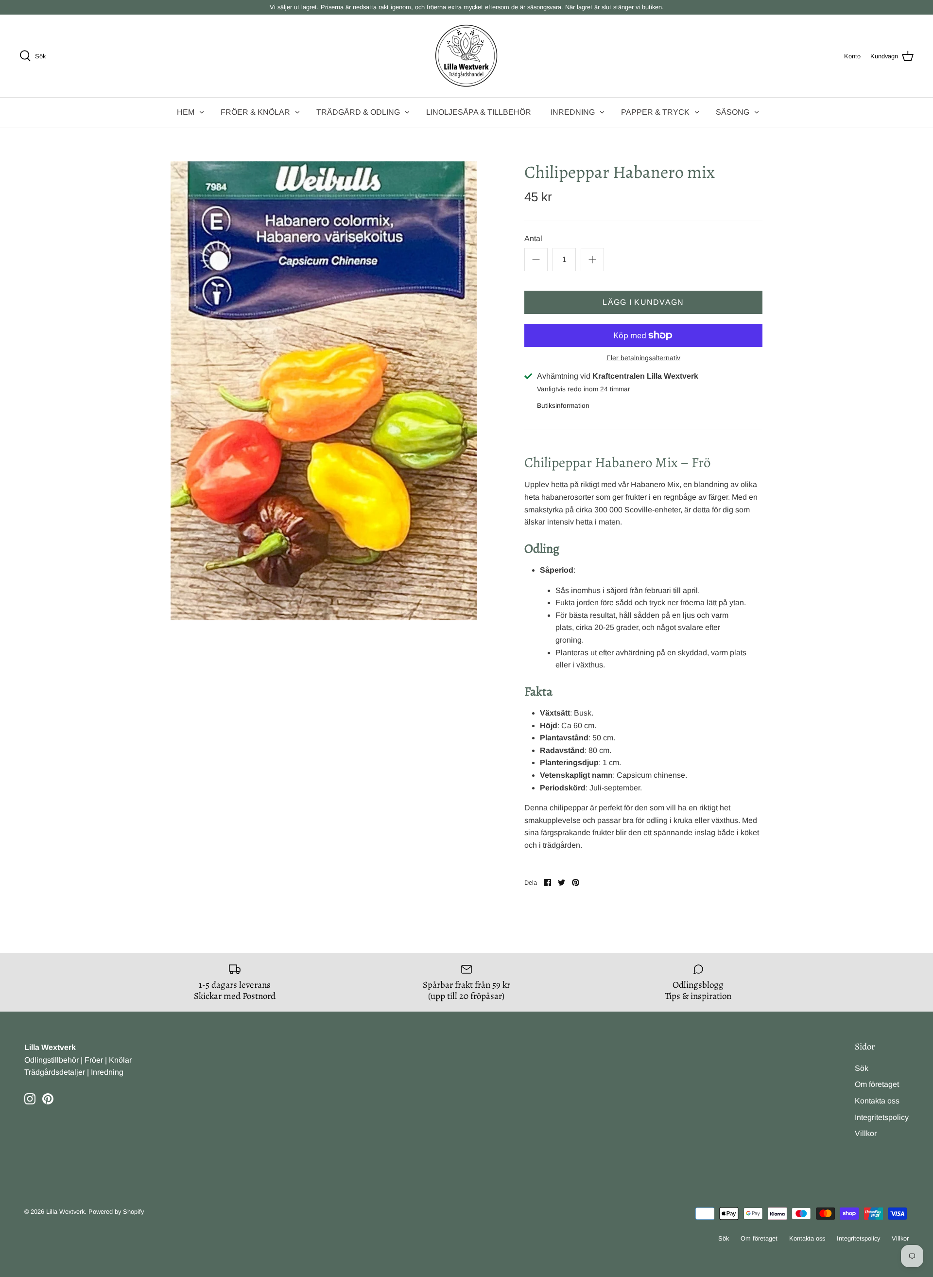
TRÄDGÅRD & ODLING (358, 112)
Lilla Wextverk (65, 1211)
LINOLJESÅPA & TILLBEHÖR (478, 112)
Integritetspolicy (882, 1117)
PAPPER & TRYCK (655, 112)
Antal (533, 238)
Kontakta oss (877, 1101)
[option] (324, 390)
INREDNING (573, 112)
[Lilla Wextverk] (466, 55)
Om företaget (877, 1084)
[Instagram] (29, 1098)
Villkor (866, 1133)
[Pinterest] (47, 1098)
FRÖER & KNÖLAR (255, 112)
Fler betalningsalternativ (643, 358)
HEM (185, 112)
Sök (861, 1068)
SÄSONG (732, 112)
